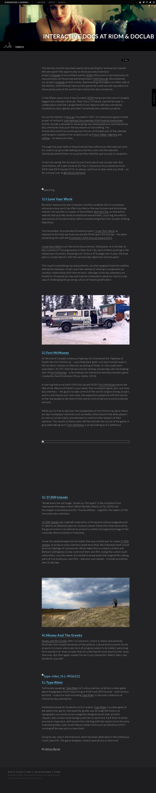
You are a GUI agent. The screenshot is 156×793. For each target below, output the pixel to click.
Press (10, 772)
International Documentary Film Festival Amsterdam (93, 120)
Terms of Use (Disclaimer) (18, 778)
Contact (20, 772)
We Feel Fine (101, 211)
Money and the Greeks (54, 640)
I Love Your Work (104, 230)
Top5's (19, 47)
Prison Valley (99, 134)
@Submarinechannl (74, 172)
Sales (28, 772)
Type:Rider (72, 688)
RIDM (89, 75)
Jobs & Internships (42, 772)
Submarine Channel (17, 2)
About (51, 2)
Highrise (112, 134)
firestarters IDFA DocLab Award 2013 (90, 237)
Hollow (46, 138)
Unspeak (55, 75)
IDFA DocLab (100, 78)
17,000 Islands (50, 522)
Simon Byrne (52, 749)
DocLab (70, 116)
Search (62, 2)
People (57, 772)
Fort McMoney (58, 372)
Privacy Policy (36, 778)
